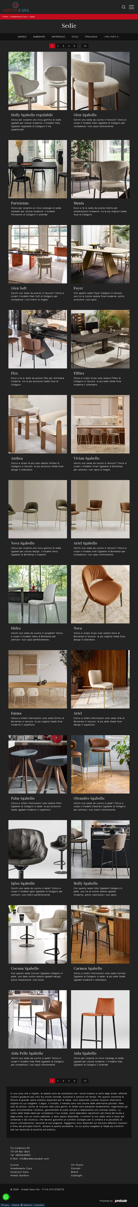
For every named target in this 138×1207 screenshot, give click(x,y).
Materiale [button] (58, 36)
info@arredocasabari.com (34, 1158)
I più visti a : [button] (112, 36)
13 (85, 46)
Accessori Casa (19, 1171)
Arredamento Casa (19, 16)
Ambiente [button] (39, 36)
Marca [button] (22, 36)
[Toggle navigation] (131, 7)
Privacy (5, 1205)
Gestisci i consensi (34, 1205)
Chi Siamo (77, 1164)
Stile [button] (75, 36)
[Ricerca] (124, 7)
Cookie (15, 1205)
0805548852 (23, 1155)
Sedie (32, 16)
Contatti (75, 1168)
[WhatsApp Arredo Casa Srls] (6, 1197)
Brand (74, 1171)
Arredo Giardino (19, 1175)
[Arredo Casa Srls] (15, 7)
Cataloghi (76, 1175)
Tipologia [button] (91, 36)
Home (5, 16)
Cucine (14, 1164)
